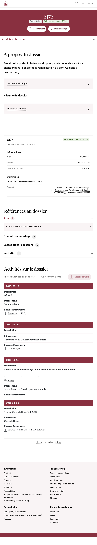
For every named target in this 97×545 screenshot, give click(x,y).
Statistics (8, 487)
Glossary (7, 480)
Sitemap (53, 498)
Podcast (7, 519)
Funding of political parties (62, 484)
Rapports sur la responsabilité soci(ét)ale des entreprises (23, 495)
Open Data (55, 476)
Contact (7, 473)
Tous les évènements (50, 276)
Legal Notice (55, 487)
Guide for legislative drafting (16, 500)
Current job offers (11, 476)
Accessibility (9, 491)
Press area (8, 484)
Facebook (54, 511)
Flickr (52, 515)
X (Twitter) (54, 522)
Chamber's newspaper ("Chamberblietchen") (23, 515)
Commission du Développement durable (24, 181)
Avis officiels (55, 494)
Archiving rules (56, 480)
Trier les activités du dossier (18, 276)
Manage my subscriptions (15, 511)
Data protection (57, 491)
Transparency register (59, 473)
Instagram (54, 519)
